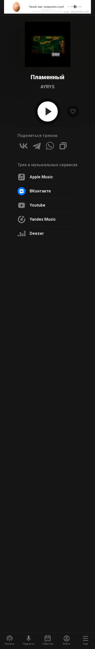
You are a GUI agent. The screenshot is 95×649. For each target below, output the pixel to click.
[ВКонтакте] (23, 146)
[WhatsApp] (50, 146)
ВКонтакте (40, 191)
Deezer (37, 233)
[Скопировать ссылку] (63, 146)
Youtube (37, 205)
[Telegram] (37, 146)
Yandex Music (43, 219)
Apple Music (41, 177)
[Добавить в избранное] (73, 111)
